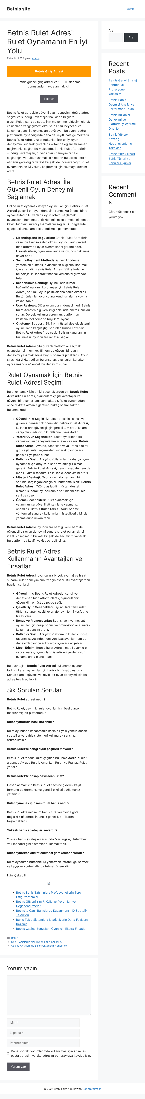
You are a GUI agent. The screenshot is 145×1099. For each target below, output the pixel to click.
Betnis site (18, 9)
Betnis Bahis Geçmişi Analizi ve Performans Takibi (122, 104)
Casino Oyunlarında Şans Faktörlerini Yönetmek (39, 945)
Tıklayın (49, 99)
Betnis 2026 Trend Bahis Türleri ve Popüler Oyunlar (122, 158)
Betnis (130, 8)
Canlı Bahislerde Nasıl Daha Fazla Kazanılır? (36, 941)
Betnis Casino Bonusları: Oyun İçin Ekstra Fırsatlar (51, 928)
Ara (111, 30)
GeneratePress (91, 1089)
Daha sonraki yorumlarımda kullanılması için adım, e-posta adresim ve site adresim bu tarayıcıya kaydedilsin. (51, 1053)
